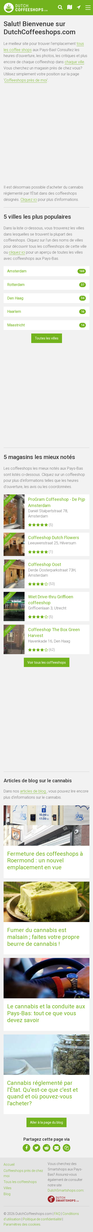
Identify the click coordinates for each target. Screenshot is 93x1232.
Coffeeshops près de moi (25, 80)
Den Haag (45, 298)
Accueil (9, 1164)
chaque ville (74, 62)
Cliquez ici (29, 199)
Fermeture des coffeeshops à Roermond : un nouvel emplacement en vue (45, 860)
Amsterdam (45, 271)
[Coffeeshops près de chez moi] (78, 7)
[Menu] (88, 7)
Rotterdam (45, 284)
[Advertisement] (46, 134)
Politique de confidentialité (42, 1219)
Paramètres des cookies (22, 1224)
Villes (7, 1188)
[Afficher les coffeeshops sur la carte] (69, 7)
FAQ (57, 1214)
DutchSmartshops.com (65, 1190)
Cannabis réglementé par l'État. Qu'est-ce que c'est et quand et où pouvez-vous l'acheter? (42, 1093)
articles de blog (33, 791)
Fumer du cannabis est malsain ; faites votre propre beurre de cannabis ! (43, 937)
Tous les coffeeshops (20, 1182)
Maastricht (45, 325)
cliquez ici (17, 252)
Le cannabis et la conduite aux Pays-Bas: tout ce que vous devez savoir (46, 1013)
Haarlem (45, 311)
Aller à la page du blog (46, 1122)
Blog (7, 1194)
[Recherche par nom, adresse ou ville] (60, 7)
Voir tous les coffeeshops (46, 662)
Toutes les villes (46, 338)
